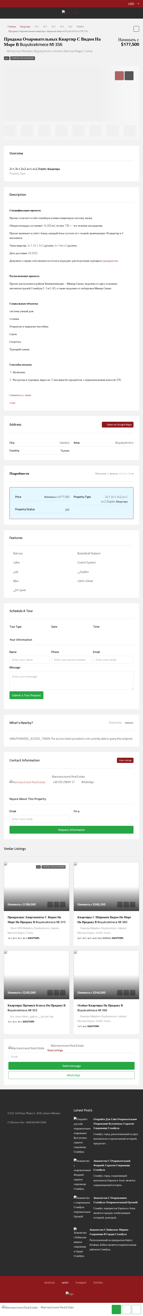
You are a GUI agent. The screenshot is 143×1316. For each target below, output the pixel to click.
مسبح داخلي (19, 590)
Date (54, 626)
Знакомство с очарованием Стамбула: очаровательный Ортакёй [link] (115, 1200)
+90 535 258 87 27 (64, 782)
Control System (86, 562)
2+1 (37, 26)
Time (96, 626)
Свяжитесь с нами (20, 395)
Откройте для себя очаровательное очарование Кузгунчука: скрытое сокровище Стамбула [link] (115, 1124)
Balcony (18, 553)
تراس (15, 571)
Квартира (25, 26)
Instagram (80, 1282)
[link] (36, 886)
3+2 (53, 26)
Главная (12, 26)
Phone (55, 652)
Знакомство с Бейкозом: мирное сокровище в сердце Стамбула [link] (109, 1232)
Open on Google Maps (119, 424)
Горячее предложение (22, 58)
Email (96, 652)
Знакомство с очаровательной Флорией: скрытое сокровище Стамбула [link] (111, 1165)
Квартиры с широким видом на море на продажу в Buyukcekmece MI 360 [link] (104, 919)
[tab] (119, 75)
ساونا (15, 580)
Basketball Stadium (89, 553)
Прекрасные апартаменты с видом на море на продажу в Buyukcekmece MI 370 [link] (36, 919)
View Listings (125, 760)
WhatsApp (87, 782)
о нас (12, 402)
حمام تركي (83, 571)
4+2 (70, 26)
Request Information (71, 829)
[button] (136, 29)
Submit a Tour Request (26, 695)
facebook (49, 1282)
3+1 (45, 26)
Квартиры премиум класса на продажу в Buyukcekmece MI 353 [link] (37, 1008)
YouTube (98, 1282)
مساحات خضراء (85, 580)
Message (14, 667)
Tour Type (15, 626)
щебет (65, 1282)
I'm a (76, 811)
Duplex (80, 26)
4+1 (62, 26)
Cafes (16, 562)
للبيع (6, 58)
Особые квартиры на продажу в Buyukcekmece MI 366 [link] (100, 1008)
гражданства (110, 260)
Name (13, 652)
